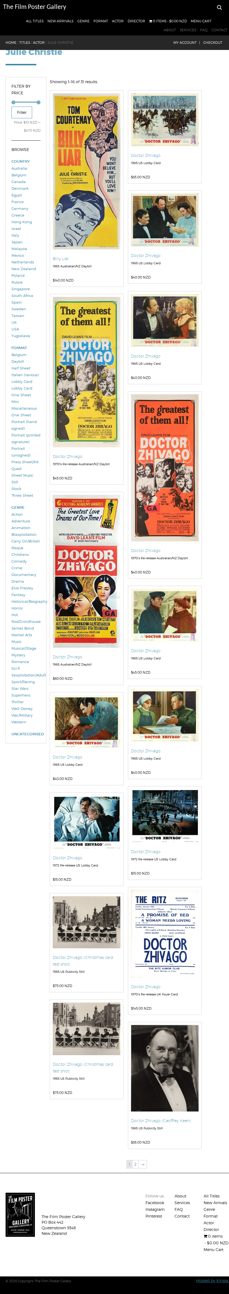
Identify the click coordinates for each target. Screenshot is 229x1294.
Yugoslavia (20, 335)
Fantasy (18, 594)
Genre (83, 21)
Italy (15, 235)
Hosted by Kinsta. (212, 1280)
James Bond (22, 628)
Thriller (17, 702)
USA (15, 329)
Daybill (17, 361)
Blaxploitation (24, 534)
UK (14, 322)
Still (14, 482)
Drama (17, 581)
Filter (22, 112)
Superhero (20, 695)
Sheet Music (22, 475)
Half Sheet (20, 368)
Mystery (18, 655)
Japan (17, 242)
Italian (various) (25, 375)
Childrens (20, 554)
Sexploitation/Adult (25, 675)
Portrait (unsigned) (20, 451)
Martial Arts (21, 635)
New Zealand (23, 269)
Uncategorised (25, 734)
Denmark (19, 188)
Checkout (212, 42)
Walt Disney (22, 708)
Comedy (19, 561)
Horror (17, 608)
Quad (16, 468)
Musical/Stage (23, 648)
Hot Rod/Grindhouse (25, 618)
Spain (16, 302)
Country (20, 161)
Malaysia (19, 248)
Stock (16, 488)
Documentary (23, 574)
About (170, 30)
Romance (20, 661)
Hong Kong (21, 222)
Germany (19, 208)
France (17, 202)
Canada (18, 181)
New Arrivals (60, 21)
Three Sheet (22, 495)
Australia (19, 168)
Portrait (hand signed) (24, 425)
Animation (20, 527)
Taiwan (17, 315)
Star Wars (19, 688)
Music (16, 641)
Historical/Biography (25, 601)
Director (136, 21)
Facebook (154, 1202)
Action (17, 514)
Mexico (17, 255)
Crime (16, 568)
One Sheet (21, 415)
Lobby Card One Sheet (21, 391)
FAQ (203, 30)
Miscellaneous (24, 408)
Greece (17, 215)
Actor (118, 21)
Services (188, 30)
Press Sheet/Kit (25, 462)
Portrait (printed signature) (25, 438)
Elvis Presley (22, 588)
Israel (16, 228)
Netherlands (22, 262)
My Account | (186, 42)
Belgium (19, 175)
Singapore (20, 289)
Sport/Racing (23, 682)
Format (101, 21)
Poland (18, 275)
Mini (15, 401)
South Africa (22, 295)
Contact (219, 30)
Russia (17, 282)
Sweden (18, 309)
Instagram (155, 1209)
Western (18, 722)
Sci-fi (15, 668)
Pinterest (153, 1216)
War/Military (22, 715)
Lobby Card (21, 381)
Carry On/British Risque (25, 544)
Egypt (16, 195)
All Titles (35, 21)
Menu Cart (201, 21)
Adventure (20, 521)
